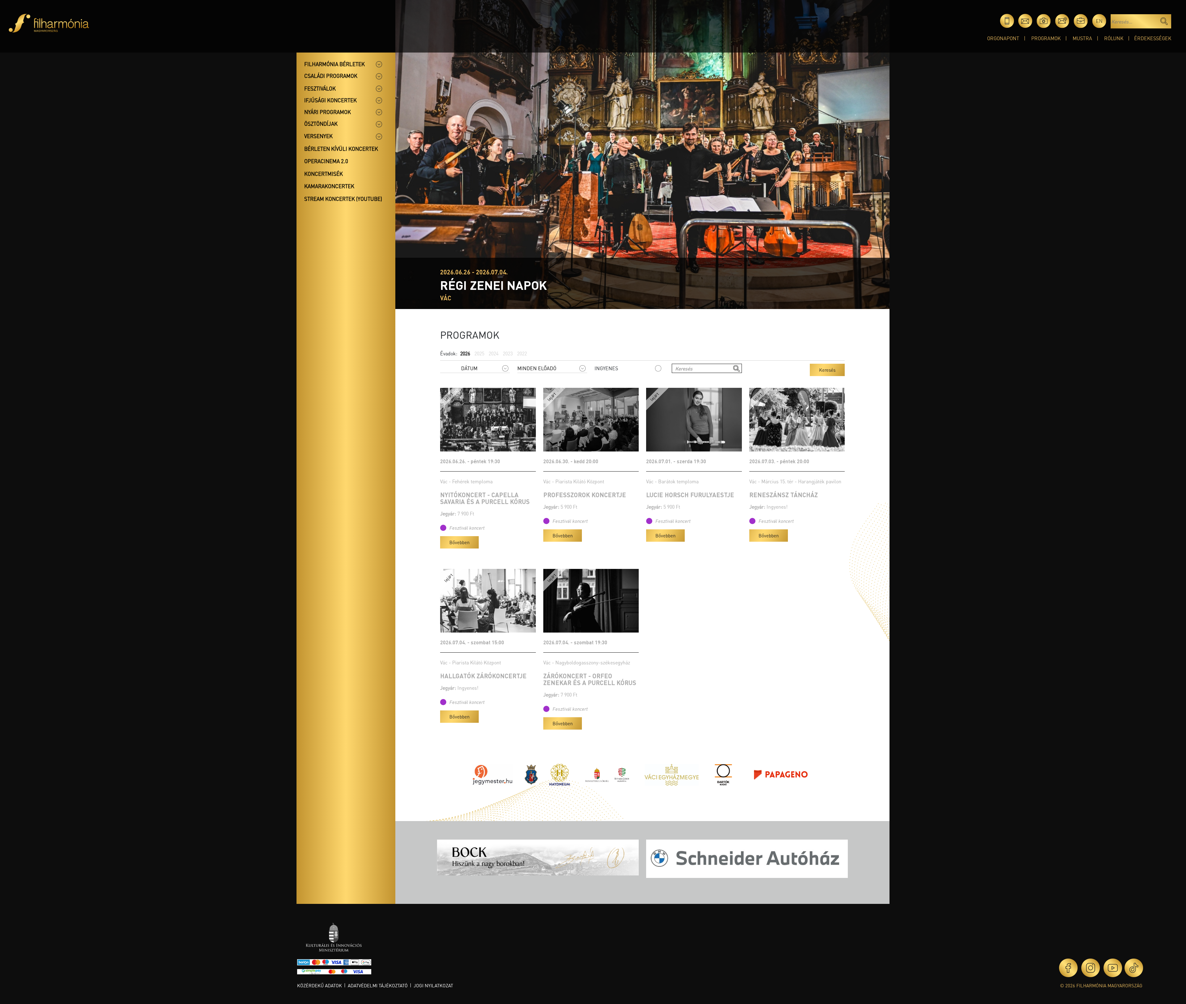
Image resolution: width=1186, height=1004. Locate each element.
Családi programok (330, 75)
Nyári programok (327, 111)
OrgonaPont (1003, 38)
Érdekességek (1152, 38)
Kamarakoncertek (329, 186)
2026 (465, 353)
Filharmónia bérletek (334, 64)
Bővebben (459, 542)
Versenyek (318, 136)
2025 (479, 353)
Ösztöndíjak (321, 123)
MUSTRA (1082, 38)
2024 (493, 353)
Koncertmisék (323, 173)
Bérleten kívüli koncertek (341, 148)
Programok (1046, 38)
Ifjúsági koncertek (330, 100)
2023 (508, 353)
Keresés (827, 370)
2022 (522, 353)
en (1099, 21)
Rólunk (1113, 38)
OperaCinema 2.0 (326, 161)
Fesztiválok (320, 88)
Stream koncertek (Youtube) (343, 198)
